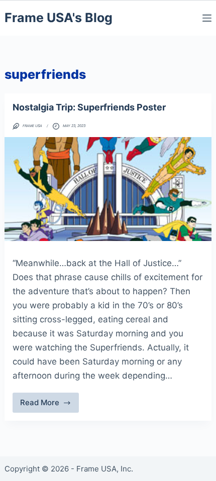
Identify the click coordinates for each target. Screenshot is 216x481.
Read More (49, 405)
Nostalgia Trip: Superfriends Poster (89, 107)
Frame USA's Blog (59, 17)
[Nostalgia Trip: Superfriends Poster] (108, 188)
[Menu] (206, 18)
